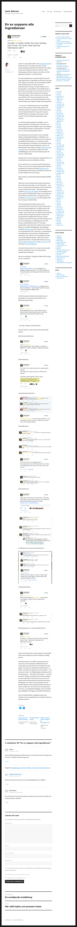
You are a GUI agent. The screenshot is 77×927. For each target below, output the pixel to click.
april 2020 (59, 101)
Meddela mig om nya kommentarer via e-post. (18, 874)
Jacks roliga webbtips (61, 251)
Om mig (49, 11)
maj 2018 (58, 126)
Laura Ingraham (32, 244)
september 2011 (60, 196)
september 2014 (60, 163)
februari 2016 (59, 152)
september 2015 (60, 156)
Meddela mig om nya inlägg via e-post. (16, 877)
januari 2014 (59, 168)
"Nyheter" (58, 236)
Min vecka (59, 254)
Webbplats (8, 860)
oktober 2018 (59, 118)
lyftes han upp (29, 229)
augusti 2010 (59, 217)
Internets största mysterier (63, 250)
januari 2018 (59, 132)
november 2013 (60, 171)
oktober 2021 (59, 99)
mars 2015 (59, 160)
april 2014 (58, 167)
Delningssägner (60, 243)
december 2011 (60, 192)
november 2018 (60, 116)
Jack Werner (12, 11)
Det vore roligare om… (61, 245)
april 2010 (58, 223)
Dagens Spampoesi (61, 242)
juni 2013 (58, 176)
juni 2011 (58, 201)
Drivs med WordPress (17, 920)
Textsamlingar (67, 11)
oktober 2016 (59, 148)
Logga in (58, 273)
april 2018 (58, 127)
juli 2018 (58, 123)
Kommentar (8, 823)
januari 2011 (59, 209)
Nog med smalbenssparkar (63, 37)
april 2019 (58, 110)
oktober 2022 (59, 97)
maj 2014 (58, 165)
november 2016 (60, 146)
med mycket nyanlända (31, 191)
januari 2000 (59, 225)
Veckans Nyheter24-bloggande (64, 262)
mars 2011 (58, 206)
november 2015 (60, 154)
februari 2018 (59, 130)
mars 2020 (59, 102)
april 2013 (58, 179)
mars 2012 (59, 189)
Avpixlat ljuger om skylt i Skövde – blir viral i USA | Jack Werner (30, 768)
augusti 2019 (59, 107)
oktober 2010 (59, 214)
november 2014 (60, 162)
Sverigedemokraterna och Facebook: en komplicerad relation (63, 71)
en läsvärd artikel (44, 63)
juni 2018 (58, 124)
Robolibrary (59, 60)
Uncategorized (60, 261)
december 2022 (60, 96)
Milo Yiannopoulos (29, 242)
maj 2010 (58, 222)
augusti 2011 (59, 198)
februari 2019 (59, 113)
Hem (43, 11)
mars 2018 (59, 129)
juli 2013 (58, 174)
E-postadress (10, 853)
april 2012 (58, 187)
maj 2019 (58, 108)
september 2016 (60, 149)
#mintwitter (59, 239)
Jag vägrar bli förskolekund (63, 41)
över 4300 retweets (31, 198)
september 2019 (60, 105)
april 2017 (58, 143)
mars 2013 (59, 181)
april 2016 (58, 151)
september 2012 (60, 185)
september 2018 (60, 119)
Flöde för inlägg (60, 275)
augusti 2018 (59, 121)
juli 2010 (58, 218)
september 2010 (60, 215)
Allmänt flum (59, 240)
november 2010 (60, 212)
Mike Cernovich (43, 242)
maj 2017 (58, 141)
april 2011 (58, 204)
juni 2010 (58, 220)
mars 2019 (59, 112)
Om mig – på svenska (63, 80)
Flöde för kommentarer (62, 276)
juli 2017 (58, 140)
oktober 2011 (59, 195)
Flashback (59, 247)
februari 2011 (59, 207)
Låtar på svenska (60, 253)
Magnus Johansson (15, 774)
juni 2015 (58, 159)
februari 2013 (59, 182)
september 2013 (60, 173)
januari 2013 (59, 184)
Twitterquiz (59, 259)
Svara (7, 761)
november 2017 (60, 134)
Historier (58, 248)
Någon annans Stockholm (62, 256)
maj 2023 (58, 94)
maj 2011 (58, 203)
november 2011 (60, 193)
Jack (6, 67)
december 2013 (60, 170)
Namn (7, 845)
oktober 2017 (59, 135)
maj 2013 (58, 178)
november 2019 (60, 104)
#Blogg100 (59, 237)
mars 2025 (59, 91)
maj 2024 (58, 93)
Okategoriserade (9, 72)
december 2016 (60, 145)
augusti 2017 (59, 138)
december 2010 (60, 211)
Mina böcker (57, 11)
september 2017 (60, 137)
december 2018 (60, 115)
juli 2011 (58, 200)
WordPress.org (60, 278)
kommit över (43, 168)
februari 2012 (59, 190)
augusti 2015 (59, 157)
